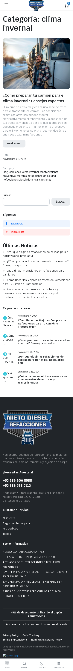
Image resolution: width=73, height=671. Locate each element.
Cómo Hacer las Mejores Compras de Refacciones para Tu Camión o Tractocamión (36, 282)
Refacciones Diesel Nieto (18, 179)
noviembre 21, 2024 (15, 159)
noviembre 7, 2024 (27, 315)
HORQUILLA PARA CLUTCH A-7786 (23, 551)
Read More (13, 143)
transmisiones (42, 179)
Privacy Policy (11, 635)
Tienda (7, 533)
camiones (15, 172)
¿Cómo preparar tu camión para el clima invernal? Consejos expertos (36, 263)
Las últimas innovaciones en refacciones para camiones (33, 272)
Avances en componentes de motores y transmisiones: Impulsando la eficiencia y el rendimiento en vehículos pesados (30, 293)
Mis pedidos (10, 528)
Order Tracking (30, 635)
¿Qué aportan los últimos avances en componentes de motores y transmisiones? (42, 379)
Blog (5, 172)
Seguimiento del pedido (18, 523)
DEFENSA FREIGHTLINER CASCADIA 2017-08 (30, 557)
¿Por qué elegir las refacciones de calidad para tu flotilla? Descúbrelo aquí (36, 254)
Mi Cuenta (9, 518)
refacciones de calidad (42, 176)
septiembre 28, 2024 (28, 371)
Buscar (7, 195)
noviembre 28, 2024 (28, 352)
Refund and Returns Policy (46, 639)
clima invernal (30, 172)
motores (22, 176)
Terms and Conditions (15, 639)
